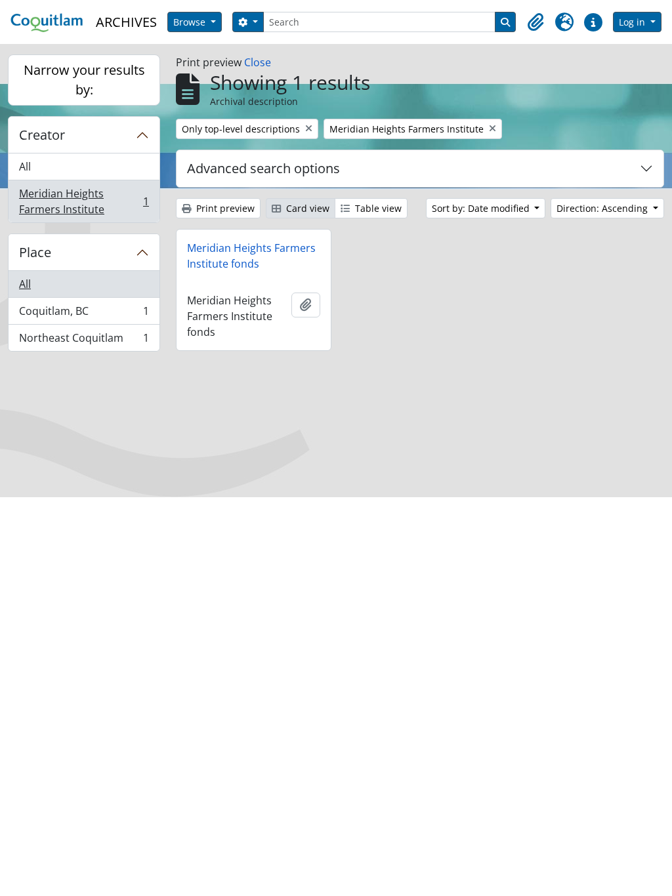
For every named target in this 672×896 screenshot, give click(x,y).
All (25, 166)
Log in (633, 22)
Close (257, 62)
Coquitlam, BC (83, 314)
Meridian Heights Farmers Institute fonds (251, 256)
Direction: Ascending (603, 208)
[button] (535, 22)
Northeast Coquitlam (83, 341)
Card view (306, 208)
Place (35, 252)
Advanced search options (263, 168)
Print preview (224, 208)
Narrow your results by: (84, 79)
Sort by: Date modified (482, 208)
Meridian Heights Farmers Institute (83, 201)
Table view (377, 208)
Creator (42, 135)
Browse (190, 22)
